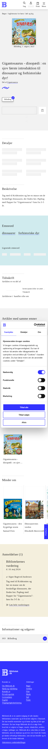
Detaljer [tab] (24, 332)
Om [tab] (39, 332)
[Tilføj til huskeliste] (42, 110)
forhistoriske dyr (28, 233)
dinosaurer (8, 233)
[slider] (24, 37)
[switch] (41, 380)
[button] (24, 638)
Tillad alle (24, 407)
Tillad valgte (24, 415)
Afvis (24, 422)
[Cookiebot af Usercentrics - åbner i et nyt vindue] (34, 325)
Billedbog (7, 99)
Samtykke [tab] (8, 332)
